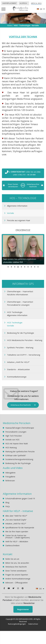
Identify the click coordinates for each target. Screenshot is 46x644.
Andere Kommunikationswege (17, 578)
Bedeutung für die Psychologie (20, 333)
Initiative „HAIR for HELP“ (18, 362)
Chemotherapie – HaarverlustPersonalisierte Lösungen (20, 303)
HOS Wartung (11, 447)
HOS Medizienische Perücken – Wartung (24, 340)
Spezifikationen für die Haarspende (19, 527)
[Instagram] (18, 588)
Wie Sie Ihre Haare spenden (16, 531)
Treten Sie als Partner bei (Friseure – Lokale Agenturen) (17, 536)
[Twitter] (13, 588)
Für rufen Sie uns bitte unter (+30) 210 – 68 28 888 (24, 173)
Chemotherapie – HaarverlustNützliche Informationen (20, 293)
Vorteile (10, 213)
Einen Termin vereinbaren (13, 185)
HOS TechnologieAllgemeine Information (17, 313)
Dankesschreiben (12, 545)
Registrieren (23, 609)
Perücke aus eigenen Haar (18, 220)
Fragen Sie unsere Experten (16, 574)
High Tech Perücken (13, 436)
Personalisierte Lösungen (15, 432)
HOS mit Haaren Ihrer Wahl (16, 443)
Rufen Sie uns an (12, 559)
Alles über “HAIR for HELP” (16, 516)
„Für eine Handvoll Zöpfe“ (16, 520)
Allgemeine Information (17, 205)
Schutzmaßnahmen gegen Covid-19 (20, 499)
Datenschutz (33, 624)
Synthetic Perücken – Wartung (20, 347)
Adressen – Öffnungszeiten (16, 582)
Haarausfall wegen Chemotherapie (19, 428)
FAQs (7, 506)
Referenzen (10, 480)
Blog (7, 502)
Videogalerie (10, 473)
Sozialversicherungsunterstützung (19, 459)
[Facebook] (4, 588)
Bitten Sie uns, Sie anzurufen (17, 563)
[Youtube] (9, 588)
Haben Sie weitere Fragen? (24, 391)
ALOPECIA (23, 3)
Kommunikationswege (16, 376)
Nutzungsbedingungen (17, 624)
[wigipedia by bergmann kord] (20, 10)
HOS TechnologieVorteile (14, 324)
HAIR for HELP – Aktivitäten (16, 541)
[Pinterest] (22, 588)
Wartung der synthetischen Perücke (20, 451)
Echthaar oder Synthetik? (15, 455)
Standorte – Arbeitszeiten (18, 369)
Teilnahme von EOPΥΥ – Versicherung (23, 354)
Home (9, 25)
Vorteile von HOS (12, 439)
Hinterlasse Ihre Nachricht (33, 185)
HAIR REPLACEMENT (9, 3)
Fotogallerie (10, 476)
